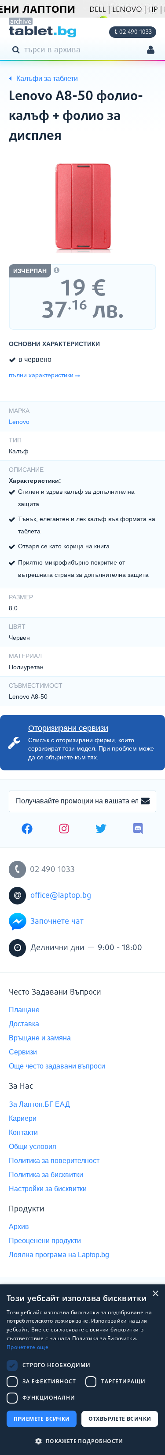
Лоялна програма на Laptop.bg (59, 1254)
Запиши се (145, 801)
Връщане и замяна (40, 1038)
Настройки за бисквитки (48, 1188)
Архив (19, 1226)
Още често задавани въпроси (57, 1066)
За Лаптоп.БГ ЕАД (39, 1104)
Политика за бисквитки (46, 1174)
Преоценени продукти (45, 1240)
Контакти (23, 1132)
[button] (82, 1441)
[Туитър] (100, 829)
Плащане (24, 1010)
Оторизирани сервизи (68, 728)
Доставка (24, 1024)
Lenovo (19, 421)
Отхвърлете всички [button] (119, 1418)
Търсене (17, 49)
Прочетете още (27, 1347)
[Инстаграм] (64, 829)
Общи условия (32, 1146)
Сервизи (23, 1052)
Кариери (23, 1118)
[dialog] (82, 1369)
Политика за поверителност (54, 1160)
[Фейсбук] (27, 829)
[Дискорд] (137, 829)
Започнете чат (57, 921)
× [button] (155, 1294)
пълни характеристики (41, 375)
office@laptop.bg (60, 896)
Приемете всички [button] (42, 1418)
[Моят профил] (150, 50)
